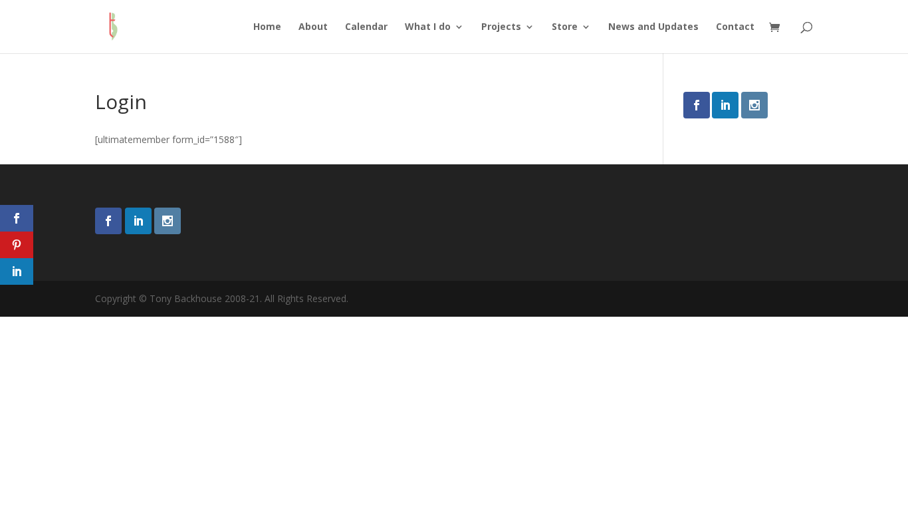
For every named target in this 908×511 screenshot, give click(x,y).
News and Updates (653, 27)
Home (267, 27)
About (313, 27)
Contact (735, 27)
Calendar (366, 27)
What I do (428, 27)
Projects (501, 27)
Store (565, 27)
